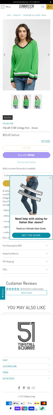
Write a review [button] (26, 292)
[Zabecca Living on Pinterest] (24, 388)
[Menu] (1, 6)
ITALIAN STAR (8, 123)
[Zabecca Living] (26, 6)
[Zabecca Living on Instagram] (29, 388)
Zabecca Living (29, 396)
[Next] (48, 55)
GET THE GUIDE (31, 235)
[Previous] (5, 55)
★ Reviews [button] (2, 293)
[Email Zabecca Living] (33, 388)
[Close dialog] (50, 177)
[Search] (43, 6)
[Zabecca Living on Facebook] (19, 388)
